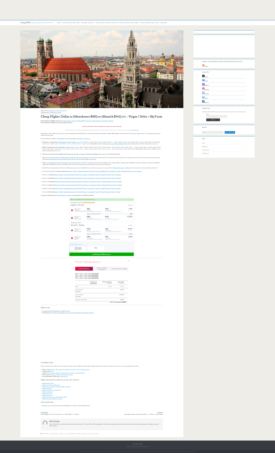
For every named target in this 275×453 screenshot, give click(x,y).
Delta (62, 433)
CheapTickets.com (84, 369)
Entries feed (204, 146)
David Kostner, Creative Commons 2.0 (57, 110)
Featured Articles (87, 22)
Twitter (206, 98)
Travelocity (88, 121)
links (77, 154)
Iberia (48, 373)
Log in (203, 143)
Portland (123, 171)
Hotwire (111, 121)
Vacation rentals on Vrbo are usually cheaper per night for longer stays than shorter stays (68, 157)
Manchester (72, 433)
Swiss (67, 373)
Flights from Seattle (47, 388)
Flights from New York (48, 383)
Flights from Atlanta (47, 395)
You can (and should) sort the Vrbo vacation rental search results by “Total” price (66, 162)
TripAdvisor (53, 374)
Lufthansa (62, 373)
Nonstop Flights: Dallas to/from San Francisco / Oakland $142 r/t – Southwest (60, 414)
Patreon (206, 66)
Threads (206, 76)
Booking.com (66, 374)
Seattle (118, 171)
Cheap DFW (25, 22)
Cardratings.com (64, 376)
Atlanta (139, 171)
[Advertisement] (137, 10)
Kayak (63, 369)
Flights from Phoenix (47, 392)
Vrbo (52, 371)
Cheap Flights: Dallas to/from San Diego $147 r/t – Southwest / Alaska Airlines (143, 414)
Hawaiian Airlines (55, 373)
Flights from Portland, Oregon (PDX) (51, 390)
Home (58, 22)
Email (207, 114)
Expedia (98, 121)
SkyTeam (85, 433)
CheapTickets (104, 121)
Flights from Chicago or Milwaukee (51, 385)
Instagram (207, 89)
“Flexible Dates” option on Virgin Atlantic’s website (115, 144)
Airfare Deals (54, 433)
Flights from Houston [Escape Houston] (52, 398)
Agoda (71, 374)
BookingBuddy (81, 121)
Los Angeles (112, 171)
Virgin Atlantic (67, 121)
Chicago (85, 174)
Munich (79, 433)
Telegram (207, 93)
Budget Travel (46, 405)
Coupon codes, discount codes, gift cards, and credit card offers (117, 22)
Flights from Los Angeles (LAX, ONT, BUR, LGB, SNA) (56, 386)
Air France (45, 433)
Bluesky (206, 80)
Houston (69, 171)
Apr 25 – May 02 (80, 142)
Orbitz (93, 121)
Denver (134, 171)
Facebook (207, 102)
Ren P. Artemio (57, 112)
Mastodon (207, 85)
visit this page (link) (135, 130)
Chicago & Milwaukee (102, 171)
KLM (83, 373)
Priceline (74, 121)
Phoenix (129, 171)
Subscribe (163, 22)
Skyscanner (58, 369)
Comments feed (205, 150)
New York (92, 171)
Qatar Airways (72, 373)
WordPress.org (205, 153)
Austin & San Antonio (83, 171)
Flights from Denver (47, 393)
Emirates (79, 373)
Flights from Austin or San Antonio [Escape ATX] (54, 397)
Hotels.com (59, 374)
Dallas (75, 171)
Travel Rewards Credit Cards (149, 22)
